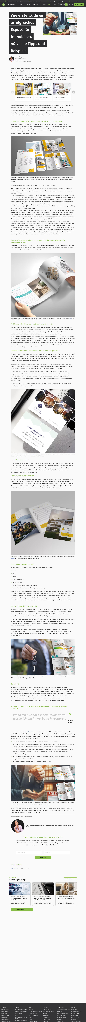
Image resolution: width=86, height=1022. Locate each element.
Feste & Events (60, 1011)
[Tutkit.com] (8, 4)
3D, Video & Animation (33, 1015)
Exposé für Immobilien (30, 732)
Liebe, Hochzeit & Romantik (62, 1013)
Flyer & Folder (46, 1015)
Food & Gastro (60, 1019)
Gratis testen (79, 4)
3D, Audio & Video (18, 1013)
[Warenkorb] (72, 4)
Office (16, 1015)
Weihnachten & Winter (61, 1017)
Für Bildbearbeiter (74, 1015)
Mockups (31, 1009)
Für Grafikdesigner (75, 1017)
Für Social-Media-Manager (76, 1011)
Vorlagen (45, 1007)
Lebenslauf (45, 1013)
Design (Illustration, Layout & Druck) (21, 1018)
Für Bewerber (74, 1019)
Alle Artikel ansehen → (70, 878)
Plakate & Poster (46, 1017)
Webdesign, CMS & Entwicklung (21, 1020)
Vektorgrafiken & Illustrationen (35, 1011)
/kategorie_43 (43, 676)
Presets (30, 1019)
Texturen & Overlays (33, 1013)
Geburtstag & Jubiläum (61, 1015)
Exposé (70, 318)
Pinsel (30, 1017)
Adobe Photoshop (4, 1009)
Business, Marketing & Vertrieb (63, 1009)
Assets (30, 1007)
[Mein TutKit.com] (69, 4)
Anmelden (43, 857)
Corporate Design (46, 1019)
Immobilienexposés (36, 454)
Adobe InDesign (4, 1011)
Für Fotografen (74, 1009)
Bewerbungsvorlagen (47, 1009)
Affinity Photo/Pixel (5, 1015)
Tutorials (17, 1007)
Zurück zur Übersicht (22, 909)
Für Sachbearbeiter (75, 1013)
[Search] (66, 4)
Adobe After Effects (5, 1019)
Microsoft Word (4, 1013)
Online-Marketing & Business (21, 1011)
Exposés (13, 71)
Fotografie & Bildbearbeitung (21, 1009)
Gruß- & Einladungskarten (48, 1011)
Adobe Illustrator (4, 1017)
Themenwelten (60, 1007)
